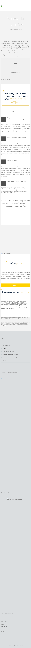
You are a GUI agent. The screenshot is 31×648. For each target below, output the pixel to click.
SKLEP (4, 348)
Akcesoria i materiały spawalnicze (10, 354)
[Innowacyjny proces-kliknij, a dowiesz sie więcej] (15, 233)
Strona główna (6, 345)
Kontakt (15, 285)
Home (11, 29)
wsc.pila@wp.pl (4, 632)
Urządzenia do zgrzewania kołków (10, 357)
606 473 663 (4, 626)
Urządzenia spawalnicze (8, 351)
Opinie (4, 361)
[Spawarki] (6, 7)
